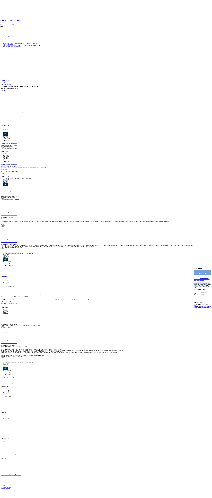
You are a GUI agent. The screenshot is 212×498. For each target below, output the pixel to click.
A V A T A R (6, 125)
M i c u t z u (22, 45)
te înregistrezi (198, 296)
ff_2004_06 (34, 45)
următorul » (8, 80)
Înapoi (195, 305)
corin (29, 45)
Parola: (195, 293)
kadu (5, 412)
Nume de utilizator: (197, 291)
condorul (6, 386)
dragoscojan (6, 201)
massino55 (6, 151)
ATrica (5, 90)
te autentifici (209, 295)
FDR (31, 45)
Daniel (19, 45)
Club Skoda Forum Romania (11, 20)
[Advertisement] (106, 10)
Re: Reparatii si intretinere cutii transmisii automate (9, 102)
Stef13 (26, 45)
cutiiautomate (6, 438)
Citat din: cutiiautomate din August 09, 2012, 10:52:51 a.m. (11, 475)
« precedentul (3, 80)
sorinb (5, 228)
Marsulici (38, 45)
